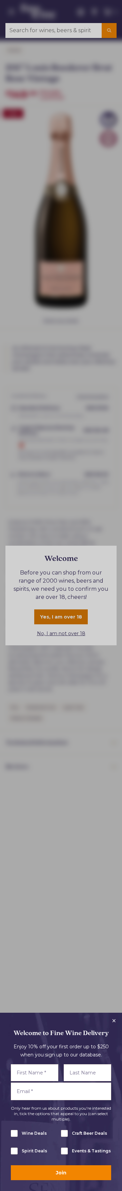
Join (61, 1173)
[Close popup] (114, 1021)
